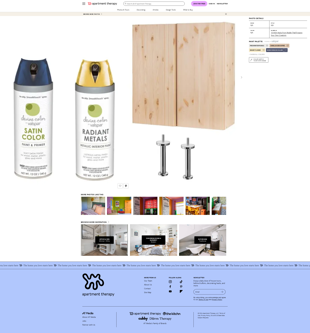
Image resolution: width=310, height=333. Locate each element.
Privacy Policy (217, 299)
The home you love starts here (26, 265)
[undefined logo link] (102, 3)
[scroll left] (83, 205)
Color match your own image (259, 60)
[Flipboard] (181, 291)
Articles (155, 9)
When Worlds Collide (275, 50)
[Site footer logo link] (111, 284)
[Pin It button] (126, 185)
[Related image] (93, 206)
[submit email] (222, 292)
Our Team (148, 280)
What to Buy (188, 9)
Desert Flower (255, 50)
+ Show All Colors (257, 54)
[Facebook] (170, 286)
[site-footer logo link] (87, 313)
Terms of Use (203, 299)
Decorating (141, 9)
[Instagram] (170, 281)
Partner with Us (88, 324)
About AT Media (89, 317)
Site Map (147, 292)
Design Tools (171, 9)
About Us (148, 284)
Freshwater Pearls (257, 45)
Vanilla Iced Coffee (277, 45)
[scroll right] (224, 205)
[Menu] (83, 3)
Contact (147, 288)
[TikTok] (181, 281)
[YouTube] (170, 291)
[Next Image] (241, 77)
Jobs (84, 320)
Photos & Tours (123, 9)
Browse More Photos (91, 14)
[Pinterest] (181, 286)
